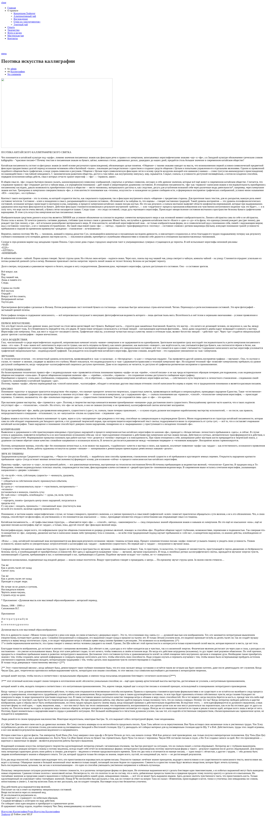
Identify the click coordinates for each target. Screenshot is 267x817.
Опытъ (11, 27)
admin (14, 68)
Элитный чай (21, 24)
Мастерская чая (15, 35)
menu (4, 53)
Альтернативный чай (25, 16)
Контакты (12, 38)
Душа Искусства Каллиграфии (43, 811)
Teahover (5, 814)
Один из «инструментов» (27, 21)
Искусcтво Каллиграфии (14, 811)
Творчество (13, 30)
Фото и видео (14, 33)
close (3, 2)
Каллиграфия (18, 71)
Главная (11, 7)
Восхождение (21, 19)
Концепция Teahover (24, 13)
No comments (14, 74)
